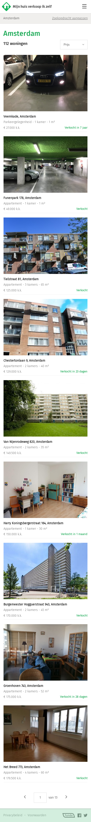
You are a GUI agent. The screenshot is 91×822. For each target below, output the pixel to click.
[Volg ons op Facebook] (79, 815)
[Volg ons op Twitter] (85, 815)
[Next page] (66, 796)
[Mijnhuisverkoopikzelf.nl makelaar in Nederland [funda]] (68, 815)
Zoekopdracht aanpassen (70, 18)
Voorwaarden (37, 815)
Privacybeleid (12, 815)
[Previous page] (24, 796)
